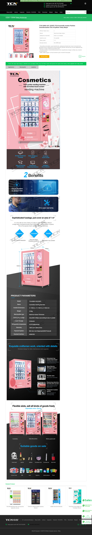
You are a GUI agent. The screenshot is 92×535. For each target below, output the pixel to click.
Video (61, 12)
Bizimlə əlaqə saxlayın (44, 57)
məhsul (16, 12)
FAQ (39, 12)
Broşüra (83, 56)
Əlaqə (56, 12)
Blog (59, 531)
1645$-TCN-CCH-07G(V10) (56, 506)
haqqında (22, 12)
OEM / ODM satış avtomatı (80, 17)
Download (44, 12)
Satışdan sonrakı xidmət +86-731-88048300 (56, 5)
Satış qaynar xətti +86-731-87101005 (54, 3)
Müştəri (51, 12)
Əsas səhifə (9, 12)
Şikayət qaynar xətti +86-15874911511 (55, 6)
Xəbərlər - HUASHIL (31, 12)
